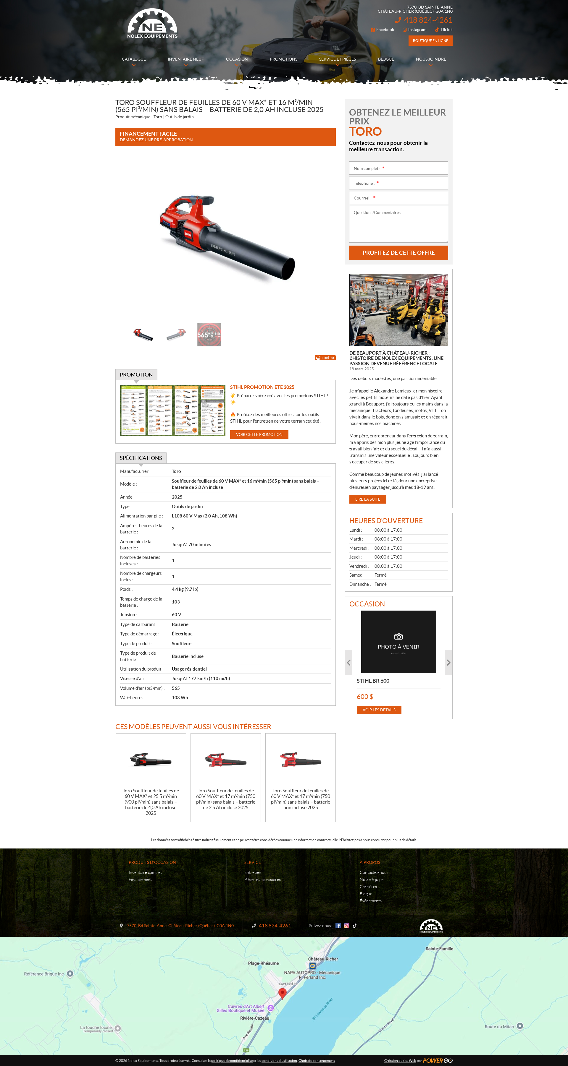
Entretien (252, 872)
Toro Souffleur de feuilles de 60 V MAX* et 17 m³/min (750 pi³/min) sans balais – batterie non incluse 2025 (300, 799)
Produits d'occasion (152, 862)
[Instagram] (346, 925)
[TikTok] (354, 925)
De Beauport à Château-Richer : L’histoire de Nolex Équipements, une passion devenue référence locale (396, 358)
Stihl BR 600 (373, 681)
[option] (225, 237)
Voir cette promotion (259, 434)
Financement (140, 879)
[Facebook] (338, 925)
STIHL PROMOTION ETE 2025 (262, 387)
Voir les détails (379, 710)
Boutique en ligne (430, 41)
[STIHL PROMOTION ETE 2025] (173, 410)
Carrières (368, 886)
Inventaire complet (145, 872)
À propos (370, 862)
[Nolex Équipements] (152, 23)
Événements (371, 900)
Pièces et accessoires (262, 879)
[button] (127, 237)
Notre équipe (371, 879)
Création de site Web (400, 1060)
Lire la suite (367, 499)
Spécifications (141, 458)
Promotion (136, 374)
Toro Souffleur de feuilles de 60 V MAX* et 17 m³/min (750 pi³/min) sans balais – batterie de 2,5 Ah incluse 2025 (225, 799)
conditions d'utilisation (279, 1060)
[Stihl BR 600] (398, 642)
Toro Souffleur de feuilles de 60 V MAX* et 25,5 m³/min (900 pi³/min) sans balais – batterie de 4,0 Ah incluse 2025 (151, 802)
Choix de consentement (316, 1060)
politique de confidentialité (232, 1060)
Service (252, 862)
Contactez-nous (374, 872)
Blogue (366, 893)
